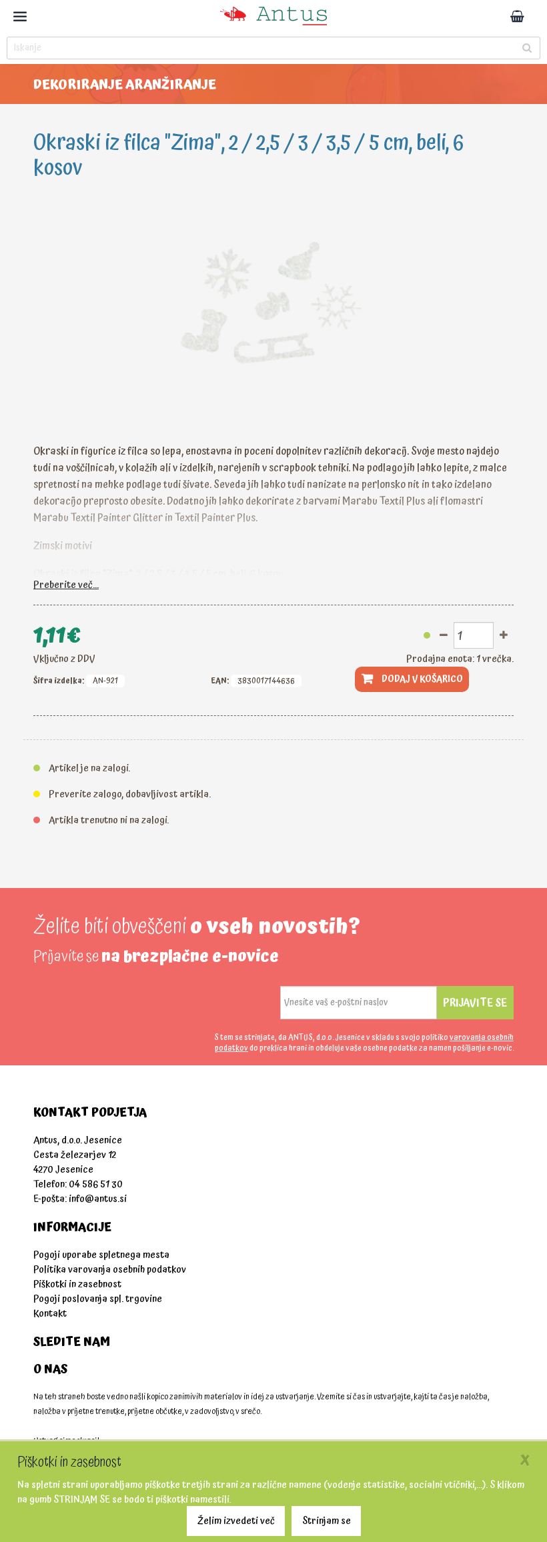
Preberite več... (66, 585)
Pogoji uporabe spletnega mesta (101, 1255)
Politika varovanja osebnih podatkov (109, 1269)
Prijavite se (475, 1002)
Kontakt (50, 1313)
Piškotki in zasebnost (77, 1284)
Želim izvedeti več (236, 1521)
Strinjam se (326, 1521)
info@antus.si (98, 1199)
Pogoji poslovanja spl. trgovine (97, 1299)
